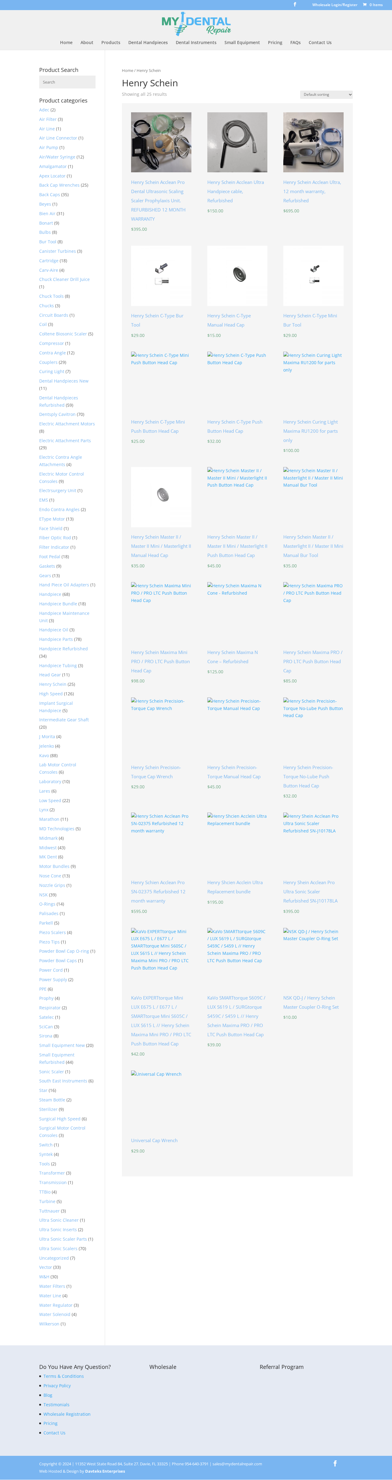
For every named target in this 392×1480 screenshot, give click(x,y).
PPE (43, 989)
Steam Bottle (52, 1100)
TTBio (45, 1192)
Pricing (275, 42)
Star (43, 1090)
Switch (46, 1145)
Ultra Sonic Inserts (58, 1229)
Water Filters (52, 1286)
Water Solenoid (54, 1314)
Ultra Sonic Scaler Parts (63, 1239)
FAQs (295, 42)
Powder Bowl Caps (58, 960)
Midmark (48, 838)
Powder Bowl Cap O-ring (64, 951)
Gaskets (47, 566)
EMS (43, 500)
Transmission (53, 1182)
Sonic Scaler (51, 1071)
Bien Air (47, 213)
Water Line (50, 1296)
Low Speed (50, 800)
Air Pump (48, 147)
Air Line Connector (58, 138)
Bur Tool (47, 242)
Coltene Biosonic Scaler (63, 334)
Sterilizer (48, 1109)
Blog (47, 1395)
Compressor (51, 343)
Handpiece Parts (56, 639)
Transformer (52, 1173)
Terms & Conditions (63, 1376)
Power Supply (53, 979)
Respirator (50, 1008)
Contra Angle (52, 353)
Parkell (46, 923)
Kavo (44, 755)
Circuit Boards (53, 315)
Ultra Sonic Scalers (58, 1248)
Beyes (45, 204)
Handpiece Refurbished (63, 649)
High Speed (51, 694)
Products (110, 42)
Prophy (46, 998)
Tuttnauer (49, 1211)
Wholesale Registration (67, 1414)
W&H (44, 1277)
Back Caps (49, 194)
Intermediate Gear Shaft (64, 720)
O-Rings (47, 904)
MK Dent (48, 857)
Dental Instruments (196, 42)
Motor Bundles (54, 866)
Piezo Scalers (52, 932)
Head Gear (50, 675)
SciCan (46, 1027)
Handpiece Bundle (58, 604)
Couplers (48, 362)
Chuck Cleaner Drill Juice (64, 279)
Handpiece (50, 594)
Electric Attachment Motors (67, 424)
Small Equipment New (62, 1045)
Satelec (46, 1017)
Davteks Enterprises (105, 1471)
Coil (43, 324)
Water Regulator (56, 1305)
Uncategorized (54, 1258)
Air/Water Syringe (57, 157)
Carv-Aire (48, 270)
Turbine (47, 1201)
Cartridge (48, 260)
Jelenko (46, 746)
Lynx (43, 810)
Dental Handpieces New (64, 381)
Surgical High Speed (60, 1119)
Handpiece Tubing (58, 665)
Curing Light (51, 371)
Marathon (49, 819)
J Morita (47, 736)
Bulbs (45, 232)
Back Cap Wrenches (59, 185)
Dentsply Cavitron (57, 414)
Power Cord (51, 970)
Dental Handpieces (148, 42)
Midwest (48, 847)
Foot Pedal (49, 556)
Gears (45, 575)
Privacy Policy (57, 1385)
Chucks (46, 305)
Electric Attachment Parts (65, 440)
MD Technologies (56, 829)
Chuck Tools (51, 296)
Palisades (48, 913)
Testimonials (56, 1404)
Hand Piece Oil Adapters (64, 585)
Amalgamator (53, 166)
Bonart (46, 223)
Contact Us (320, 42)
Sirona (45, 1036)
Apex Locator (52, 176)
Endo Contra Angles (59, 509)
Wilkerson (49, 1324)
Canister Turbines (57, 251)
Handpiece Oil (53, 630)
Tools (44, 1164)
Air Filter (48, 119)
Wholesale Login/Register (334, 5)
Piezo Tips (49, 942)
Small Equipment (242, 42)
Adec (44, 110)
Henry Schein (52, 684)
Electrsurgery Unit (57, 490)
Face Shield (50, 528)
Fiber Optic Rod (55, 537)
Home (66, 42)
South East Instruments (63, 1081)
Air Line (47, 129)
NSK (43, 895)
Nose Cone (50, 876)
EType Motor (52, 519)
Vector (45, 1267)
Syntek (46, 1154)
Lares (44, 791)
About (87, 42)
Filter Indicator (54, 547)
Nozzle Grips (52, 885)
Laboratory (50, 781)
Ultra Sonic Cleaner (59, 1220)
